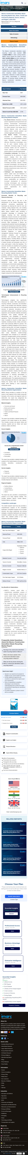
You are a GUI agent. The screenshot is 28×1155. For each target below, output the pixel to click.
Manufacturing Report (7, 1057)
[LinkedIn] (2, 1038)
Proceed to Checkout (14, 1005)
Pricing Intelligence (6, 1055)
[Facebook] (5, 1038)
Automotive (4, 1098)
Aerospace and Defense (7, 1093)
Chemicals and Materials (7, 1102)
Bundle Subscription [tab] (14, 896)
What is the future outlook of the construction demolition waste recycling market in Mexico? (11, 656)
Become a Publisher (6, 1081)
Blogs (3, 1059)
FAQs (3, 1083)
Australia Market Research (8, 1044)
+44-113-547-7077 (7, 1139)
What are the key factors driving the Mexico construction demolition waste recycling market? (13, 663)
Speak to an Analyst (11, 740)
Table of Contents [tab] (14, 34)
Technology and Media (7, 1120)
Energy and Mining (6, 1109)
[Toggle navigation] (25, 3)
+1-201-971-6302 (6, 1132)
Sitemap (3, 1087)
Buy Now (19, 26)
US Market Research (6, 1053)
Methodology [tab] (14, 37)
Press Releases (5, 1061)
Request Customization (12, 733)
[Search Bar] (22, 3)
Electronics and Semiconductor (9, 1106)
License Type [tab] (14, 899)
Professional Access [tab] (12, 926)
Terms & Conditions (6, 1072)
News (3, 1085)
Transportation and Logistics (8, 1122)
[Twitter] (8, 1038)
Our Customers (5, 1078)
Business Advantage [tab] (12, 944)
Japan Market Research (7, 1048)
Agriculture (4, 1095)
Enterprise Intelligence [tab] (13, 961)
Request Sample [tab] (14, 41)
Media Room (4, 1076)
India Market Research (7, 1046)
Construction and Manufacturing (9, 1104)
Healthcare (4, 1113)
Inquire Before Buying (11, 752)
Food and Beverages (6, 1111)
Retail (3, 1117)
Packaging (4, 1115)
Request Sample (14, 291)
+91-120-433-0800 (6, 1147)
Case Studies (5, 1064)
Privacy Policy (8, 1153)
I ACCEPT (19, 1153)
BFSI (3, 1100)
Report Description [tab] (14, 30)
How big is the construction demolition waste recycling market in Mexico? (13, 650)
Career (3, 1070)
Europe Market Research (7, 1050)
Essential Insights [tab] (11, 909)
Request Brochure (10, 746)
